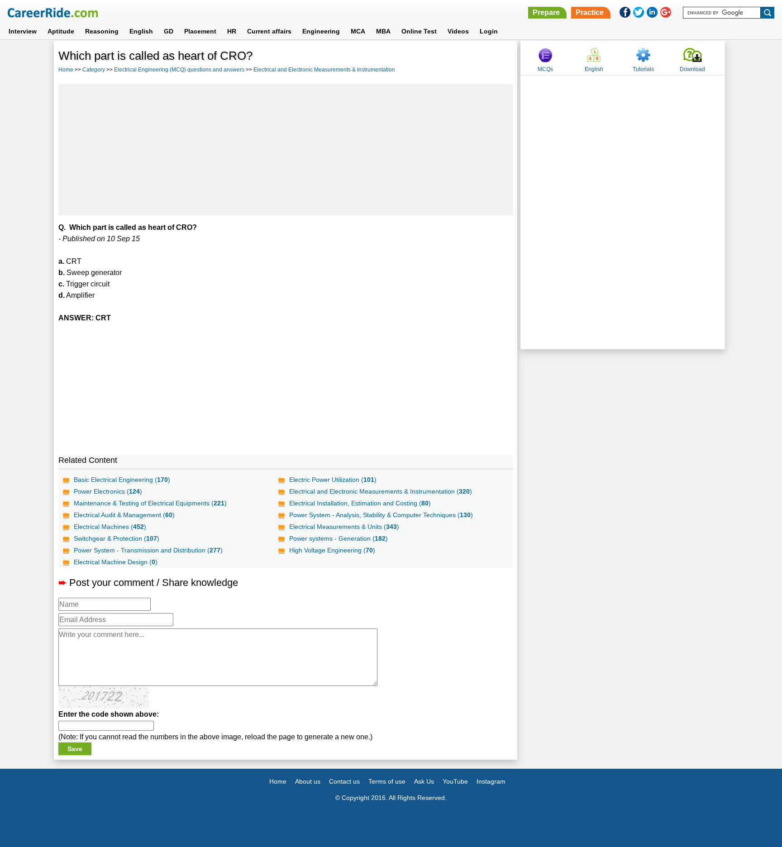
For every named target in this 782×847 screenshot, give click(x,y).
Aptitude (61, 31)
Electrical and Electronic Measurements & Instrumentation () (380, 491)
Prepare (546, 12)
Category (93, 70)
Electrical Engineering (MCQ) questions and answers (179, 70)
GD (168, 31)
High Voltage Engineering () (332, 550)
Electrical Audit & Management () (124, 515)
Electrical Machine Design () (115, 562)
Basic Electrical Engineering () (122, 479)
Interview (23, 31)
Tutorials (643, 69)
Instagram (491, 781)
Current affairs (269, 31)
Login (489, 31)
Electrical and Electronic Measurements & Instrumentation (324, 70)
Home (65, 70)
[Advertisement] (285, 149)
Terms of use (386, 781)
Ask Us (424, 781)
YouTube (455, 781)
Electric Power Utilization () (333, 479)
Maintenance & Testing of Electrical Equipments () (150, 503)
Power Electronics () (108, 491)
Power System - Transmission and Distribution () (148, 550)
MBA (383, 31)
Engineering (321, 31)
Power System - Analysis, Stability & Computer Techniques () (381, 515)
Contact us (344, 781)
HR (231, 31)
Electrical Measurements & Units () (344, 526)
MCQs (545, 69)
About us (307, 781)
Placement (200, 31)
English (141, 31)
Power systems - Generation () (338, 538)
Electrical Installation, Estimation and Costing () (360, 503)
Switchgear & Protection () (116, 538)
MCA (358, 31)
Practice (590, 12)
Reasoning (102, 31)
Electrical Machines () (110, 526)
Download (692, 69)
